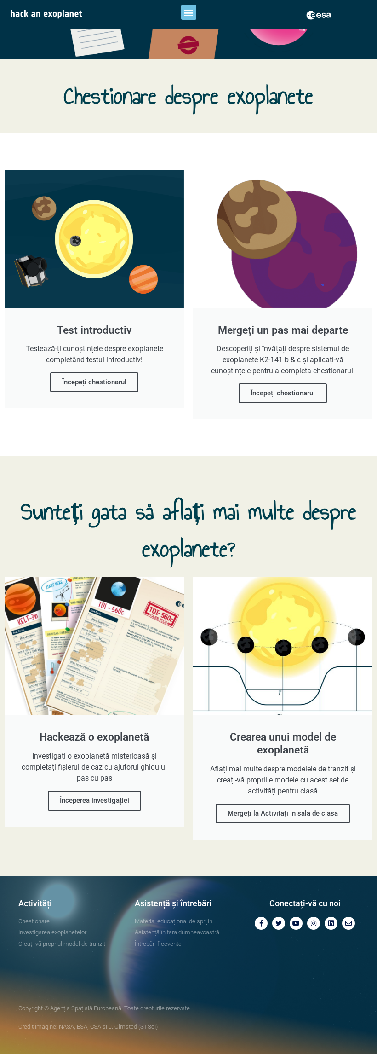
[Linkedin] (331, 923)
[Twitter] (278, 923)
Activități (35, 903)
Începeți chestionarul (94, 382)
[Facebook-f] (261, 923)
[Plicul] (348, 923)
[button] (188, 12)
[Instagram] (313, 923)
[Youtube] (296, 923)
